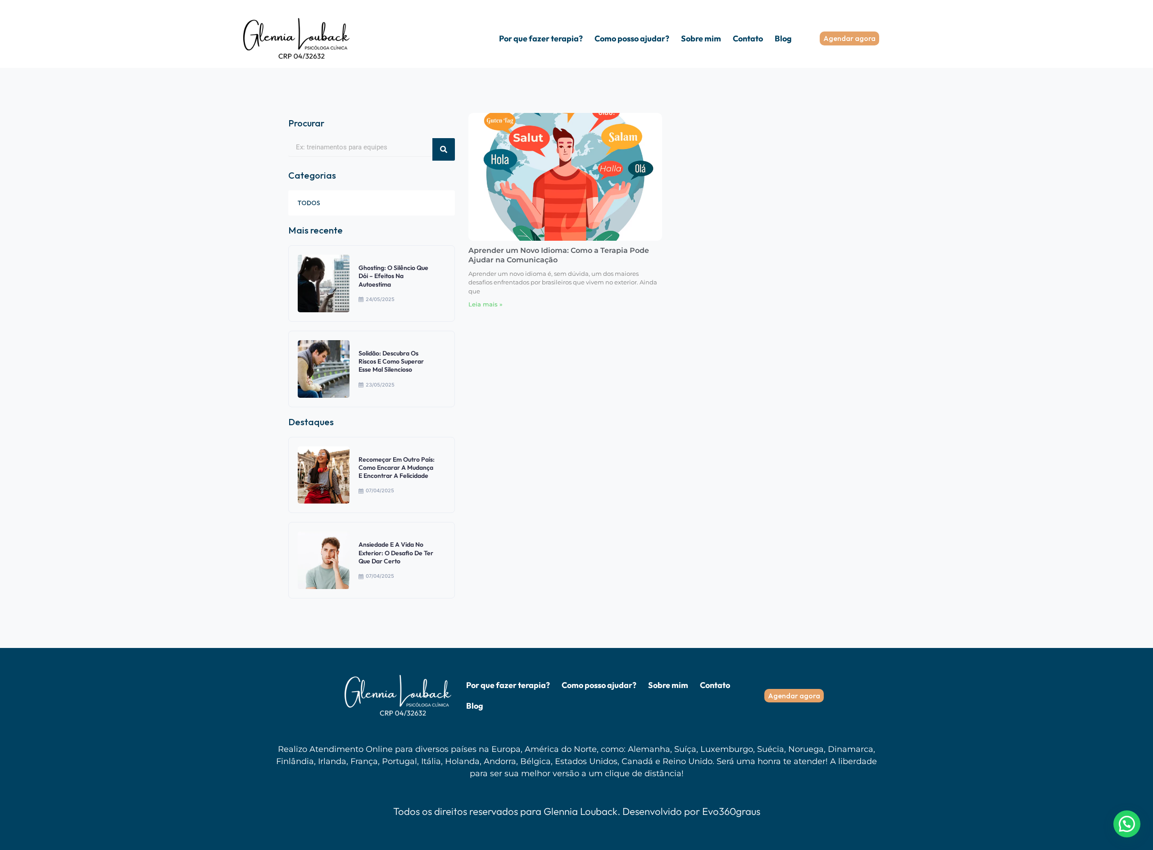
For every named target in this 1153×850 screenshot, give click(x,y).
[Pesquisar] (443, 149)
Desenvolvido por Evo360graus (691, 811)
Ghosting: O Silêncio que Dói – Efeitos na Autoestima (393, 276)
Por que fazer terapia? (541, 38)
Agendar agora (849, 38)
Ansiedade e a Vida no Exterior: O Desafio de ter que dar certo (396, 552)
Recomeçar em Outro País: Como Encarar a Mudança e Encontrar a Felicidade (397, 467)
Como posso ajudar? (632, 38)
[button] (1126, 823)
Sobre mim (701, 38)
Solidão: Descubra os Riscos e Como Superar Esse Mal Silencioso (391, 361)
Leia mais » (485, 304)
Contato (748, 38)
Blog (783, 38)
